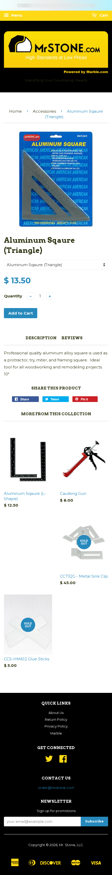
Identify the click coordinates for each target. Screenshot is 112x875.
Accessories (44, 111)
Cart (103, 15)
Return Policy (56, 719)
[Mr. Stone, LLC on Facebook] (63, 761)
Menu (16, 15)
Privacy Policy (56, 726)
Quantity (13, 295)
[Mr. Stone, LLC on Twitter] (49, 761)
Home (15, 111)
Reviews (72, 338)
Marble (56, 733)
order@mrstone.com (56, 788)
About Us (56, 713)
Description (41, 338)
